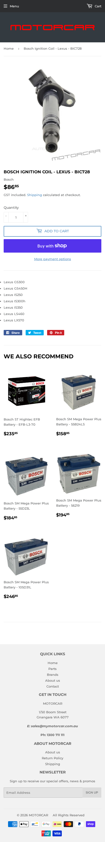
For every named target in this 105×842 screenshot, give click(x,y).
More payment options (52, 259)
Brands (52, 675)
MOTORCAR (38, 815)
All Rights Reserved (68, 815)
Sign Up (92, 792)
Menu (14, 6)
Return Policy (52, 758)
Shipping (34, 195)
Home (9, 48)
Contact (52, 686)
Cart (97, 6)
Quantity (11, 207)
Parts (52, 669)
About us (52, 680)
